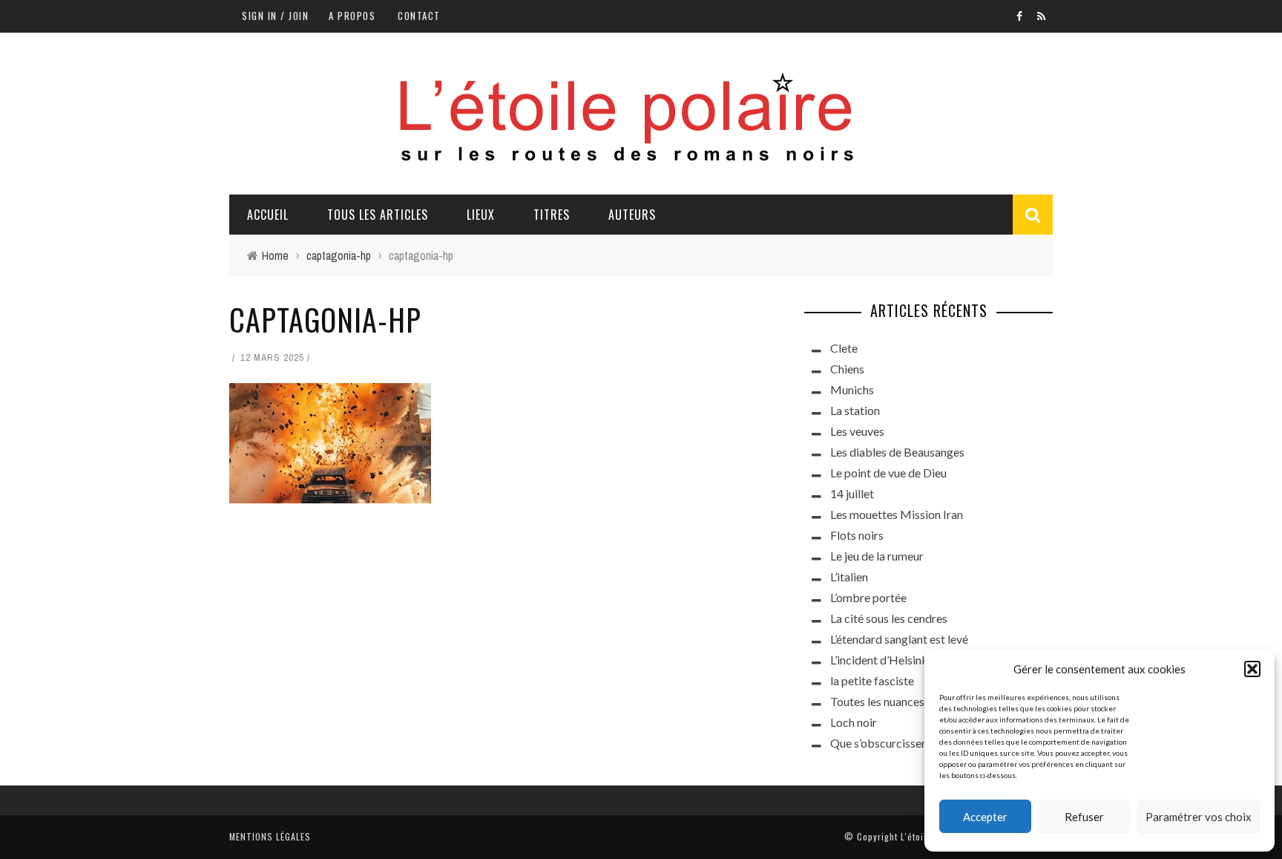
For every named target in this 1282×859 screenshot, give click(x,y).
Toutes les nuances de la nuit (901, 701)
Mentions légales (270, 836)
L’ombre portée (868, 597)
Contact (419, 15)
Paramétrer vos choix (1198, 816)
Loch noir (853, 722)
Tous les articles (377, 214)
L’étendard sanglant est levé (899, 639)
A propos (352, 15)
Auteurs (632, 214)
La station (855, 410)
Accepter (985, 816)
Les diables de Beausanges (897, 452)
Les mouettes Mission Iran (896, 514)
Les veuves (857, 431)
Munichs (852, 389)
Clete (844, 348)
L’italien (849, 576)
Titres (551, 214)
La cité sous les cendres (888, 618)
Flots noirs (857, 535)
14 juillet (852, 493)
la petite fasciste (872, 680)
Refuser (1084, 816)
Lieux (481, 214)
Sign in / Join (275, 15)
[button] (1252, 669)
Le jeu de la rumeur (877, 556)
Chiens (847, 369)
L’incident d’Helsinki (880, 660)
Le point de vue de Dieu (888, 473)
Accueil (268, 214)
